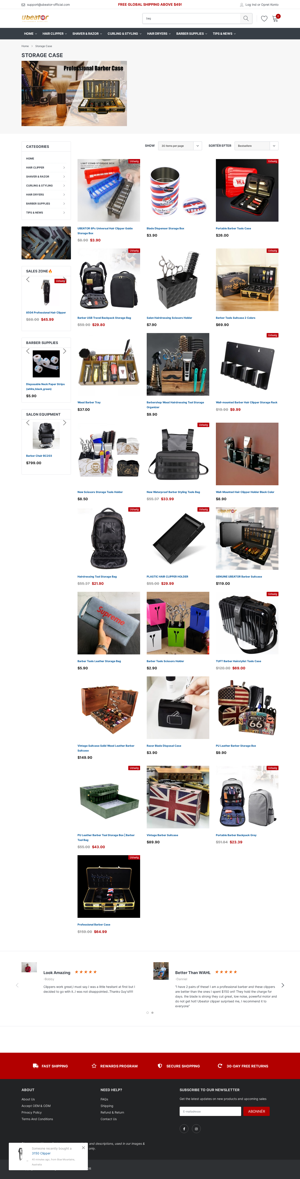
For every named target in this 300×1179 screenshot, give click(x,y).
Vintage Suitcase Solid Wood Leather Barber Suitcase (106, 748)
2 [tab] (152, 1013)
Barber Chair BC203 (39, 455)
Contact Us (109, 1119)
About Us (28, 1099)
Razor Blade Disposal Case (164, 745)
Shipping (107, 1106)
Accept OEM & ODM (36, 1106)
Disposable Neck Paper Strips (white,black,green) (45, 386)
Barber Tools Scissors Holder (165, 661)
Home (25, 46)
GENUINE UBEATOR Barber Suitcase (239, 576)
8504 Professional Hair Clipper (46, 312)
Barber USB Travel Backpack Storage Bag (104, 317)
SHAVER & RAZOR (37, 176)
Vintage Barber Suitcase (162, 835)
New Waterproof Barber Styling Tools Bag (173, 492)
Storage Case (43, 46)
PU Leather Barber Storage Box (236, 745)
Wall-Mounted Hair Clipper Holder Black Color (245, 492)
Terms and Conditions (37, 1119)
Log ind (251, 4)
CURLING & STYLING (39, 185)
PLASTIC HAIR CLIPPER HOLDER (167, 576)
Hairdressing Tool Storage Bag (97, 576)
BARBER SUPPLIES (38, 203)
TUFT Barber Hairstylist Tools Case (238, 661)
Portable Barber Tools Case (233, 228)
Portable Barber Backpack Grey (236, 835)
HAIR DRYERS (35, 194)
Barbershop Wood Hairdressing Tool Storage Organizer (175, 405)
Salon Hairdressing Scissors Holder (169, 317)
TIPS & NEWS (34, 212)
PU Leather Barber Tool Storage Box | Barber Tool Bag (106, 837)
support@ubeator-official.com (48, 4)
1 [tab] (147, 1013)
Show (150, 145)
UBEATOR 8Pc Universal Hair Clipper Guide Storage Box (105, 231)
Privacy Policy (32, 1112)
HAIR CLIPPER (35, 167)
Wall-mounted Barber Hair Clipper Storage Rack (246, 402)
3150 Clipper (41, 1153)
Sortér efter (220, 145)
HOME (30, 158)
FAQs (104, 1099)
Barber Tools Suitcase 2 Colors (235, 317)
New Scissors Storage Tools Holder (100, 492)
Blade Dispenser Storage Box (165, 228)
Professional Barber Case (94, 924)
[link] (109, 190)
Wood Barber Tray (89, 402)
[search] (246, 18)
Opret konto (269, 4)
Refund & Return (112, 1112)
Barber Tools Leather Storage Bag (99, 661)
